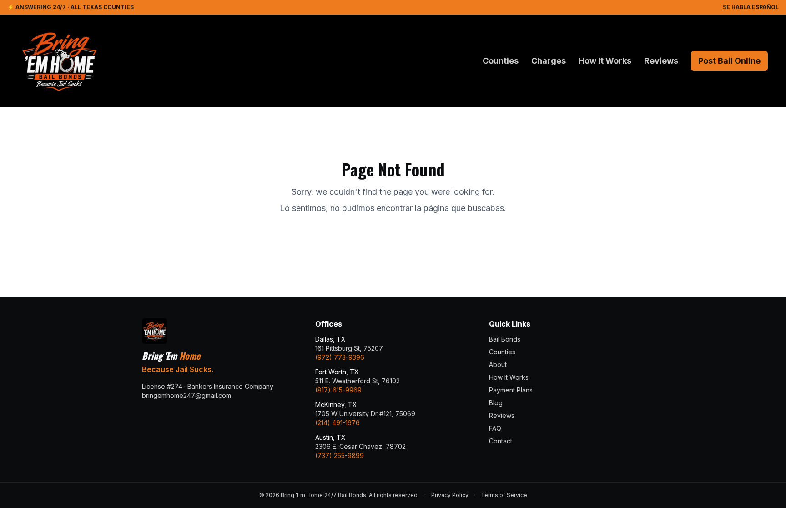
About (498, 364)
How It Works (605, 60)
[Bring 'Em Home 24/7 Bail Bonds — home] (59, 61)
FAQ (495, 428)
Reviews (661, 60)
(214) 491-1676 (337, 423)
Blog (496, 403)
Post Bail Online (729, 60)
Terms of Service (504, 495)
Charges (548, 60)
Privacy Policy (450, 495)
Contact (500, 441)
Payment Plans (511, 390)
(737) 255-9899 (339, 455)
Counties (501, 60)
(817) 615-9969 (338, 390)
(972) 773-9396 (339, 357)
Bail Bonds (504, 339)
